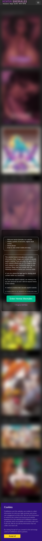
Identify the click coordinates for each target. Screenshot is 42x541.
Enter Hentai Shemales (21, 299)
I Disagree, (21, 305)
